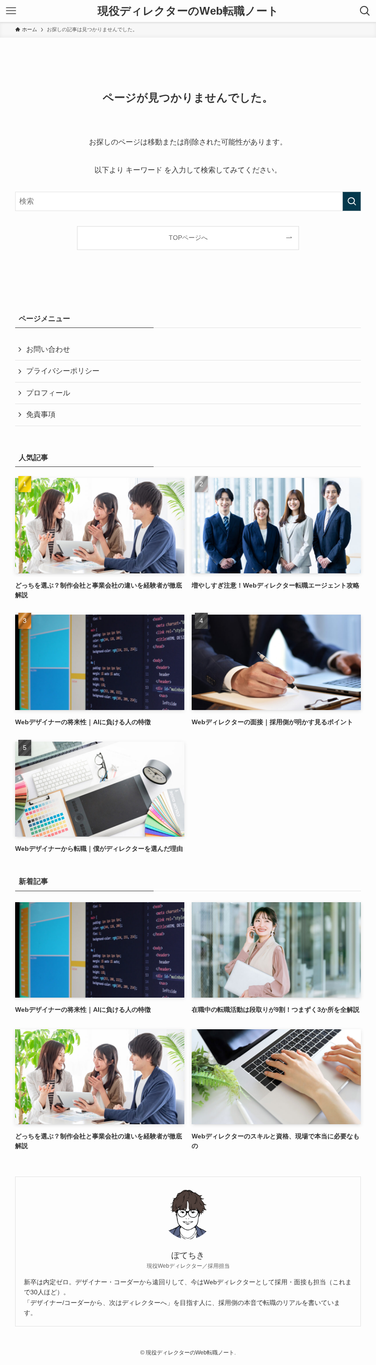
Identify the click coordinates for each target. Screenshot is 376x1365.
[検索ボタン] (365, 11)
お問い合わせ (48, 349)
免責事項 (40, 414)
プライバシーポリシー (63, 371)
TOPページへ (188, 237)
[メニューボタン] (11, 11)
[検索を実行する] (352, 201)
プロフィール (48, 393)
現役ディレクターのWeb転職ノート (188, 11)
